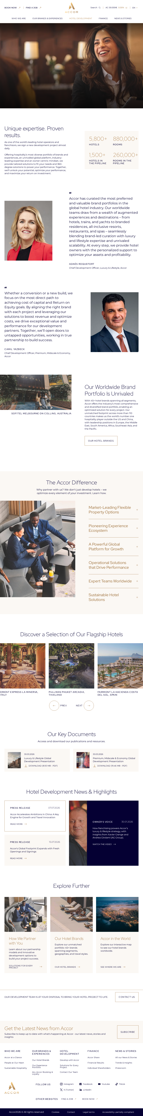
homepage (9, 28)
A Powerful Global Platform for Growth (106, 547)
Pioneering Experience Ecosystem (108, 528)
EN (133, 7)
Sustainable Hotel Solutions (104, 597)
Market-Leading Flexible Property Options (110, 510)
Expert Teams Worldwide (110, 581)
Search (93, 7)
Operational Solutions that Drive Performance (109, 565)
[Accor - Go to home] (71, 7)
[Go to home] (11, 1092)
